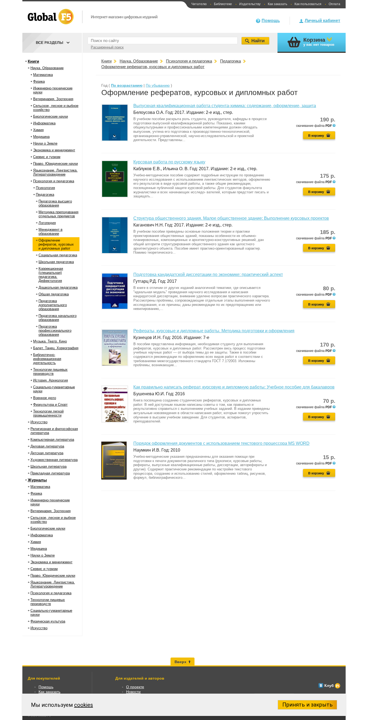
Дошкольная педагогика (58, 287)
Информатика (44, 123)
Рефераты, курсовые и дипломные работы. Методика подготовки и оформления (213, 330)
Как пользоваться (307, 4)
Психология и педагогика (53, 181)
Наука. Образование (47, 68)
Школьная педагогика (56, 262)
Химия (38, 130)
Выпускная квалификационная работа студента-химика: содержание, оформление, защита (224, 105)
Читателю (199, 4)
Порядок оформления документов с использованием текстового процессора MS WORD (221, 443)
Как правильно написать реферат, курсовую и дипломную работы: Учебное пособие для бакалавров (234, 387)
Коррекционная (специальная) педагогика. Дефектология (51, 275)
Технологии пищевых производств (50, 372)
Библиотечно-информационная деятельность (47, 359)
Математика (43, 75)
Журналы (37, 480)
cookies (83, 705)
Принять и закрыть (307, 704)
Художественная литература (54, 460)
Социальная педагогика (58, 255)
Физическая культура (47, 621)
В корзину (316, 136)
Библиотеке (223, 4)
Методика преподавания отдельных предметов (58, 214)
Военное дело (44, 398)
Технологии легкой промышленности (48, 413)
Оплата (334, 4)
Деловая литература (47, 446)
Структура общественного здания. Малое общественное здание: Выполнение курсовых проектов (231, 218)
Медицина (41, 137)
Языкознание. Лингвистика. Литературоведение (55, 172)
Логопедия (47, 223)
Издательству (250, 4)
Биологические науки (50, 116)
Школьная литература (48, 466)
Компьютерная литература (52, 440)
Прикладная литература (50, 473)
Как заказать (277, 4)
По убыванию (158, 85)
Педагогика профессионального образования (55, 330)
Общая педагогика (54, 294)
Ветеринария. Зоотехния (53, 99)
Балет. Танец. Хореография (55, 348)
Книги (33, 61)
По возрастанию (127, 85)
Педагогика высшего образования (55, 203)
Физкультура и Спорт (50, 405)
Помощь (271, 20)
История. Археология (50, 380)
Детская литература (46, 453)
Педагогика (45, 195)
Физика (39, 81)
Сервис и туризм (46, 157)
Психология (45, 188)
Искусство (38, 422)
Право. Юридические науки (55, 164)
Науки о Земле (45, 143)
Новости (133, 692)
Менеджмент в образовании (51, 232)
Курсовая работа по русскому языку (169, 162)
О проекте (135, 687)
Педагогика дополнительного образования (53, 305)
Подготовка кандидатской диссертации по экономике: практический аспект (208, 274)
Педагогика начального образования (58, 318)
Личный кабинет (322, 20)
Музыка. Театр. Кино (50, 341)
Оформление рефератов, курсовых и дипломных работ (56, 244)
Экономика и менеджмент (54, 150)
